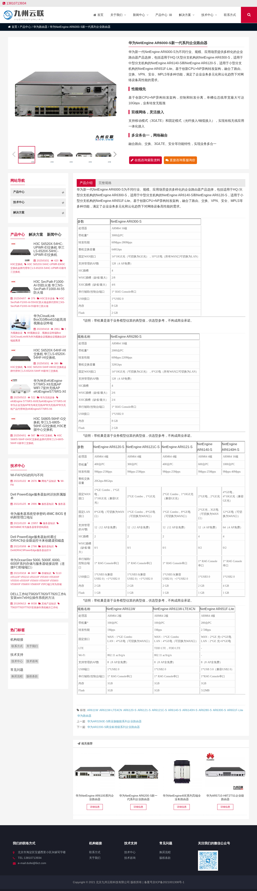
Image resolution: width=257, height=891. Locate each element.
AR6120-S (129, 710)
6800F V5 (38, 584)
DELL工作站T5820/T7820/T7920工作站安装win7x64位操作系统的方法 (38, 595)
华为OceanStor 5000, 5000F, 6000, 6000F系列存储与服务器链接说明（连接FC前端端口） (37, 563)
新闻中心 (54, 234)
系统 (46, 527)
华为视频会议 (38, 336)
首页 (14, 26)
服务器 (61, 504)
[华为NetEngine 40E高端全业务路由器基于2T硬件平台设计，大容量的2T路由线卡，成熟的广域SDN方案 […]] (182, 772)
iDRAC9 (19, 550)
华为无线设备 (47, 397)
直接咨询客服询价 (182, 160)
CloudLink (20, 336)
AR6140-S (174, 710)
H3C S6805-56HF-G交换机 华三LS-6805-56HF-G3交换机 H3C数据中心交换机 (50, 424)
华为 (28, 336)
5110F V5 (18, 577)
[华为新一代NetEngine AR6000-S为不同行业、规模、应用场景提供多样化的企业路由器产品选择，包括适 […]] (138, 772)
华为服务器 (28, 527)
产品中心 (25, 26)
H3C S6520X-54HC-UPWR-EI (43, 264)
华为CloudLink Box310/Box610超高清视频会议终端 (50, 319)
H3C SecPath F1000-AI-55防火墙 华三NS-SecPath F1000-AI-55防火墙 (49, 287)
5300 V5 (47, 577)
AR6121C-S (159, 710)
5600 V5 (37, 580)
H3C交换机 (16, 264)
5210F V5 (37, 577)
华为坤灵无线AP (37, 405)
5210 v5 (27, 577)
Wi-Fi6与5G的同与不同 (26, 475)
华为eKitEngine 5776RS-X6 (51, 401)
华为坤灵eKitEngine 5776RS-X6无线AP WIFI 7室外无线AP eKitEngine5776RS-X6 (50, 386)
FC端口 (48, 584)
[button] (115, 153)
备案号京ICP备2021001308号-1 (163, 882)
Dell (12, 550)
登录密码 (39, 527)
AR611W (92, 710)
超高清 (16, 340)
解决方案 (36, 234)
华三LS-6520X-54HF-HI (31, 371)
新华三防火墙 (41, 306)
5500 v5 (17, 580)
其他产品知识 (49, 603)
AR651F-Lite (235, 710)
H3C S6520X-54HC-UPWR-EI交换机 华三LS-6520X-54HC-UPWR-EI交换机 (49, 249)
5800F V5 (18, 584)
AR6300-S (219, 710)
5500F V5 (27, 580)
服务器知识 (48, 504)
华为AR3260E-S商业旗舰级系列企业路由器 (114, 721)
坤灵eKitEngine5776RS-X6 (37, 409)
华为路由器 (40, 26)
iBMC (19, 527)
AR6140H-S (189, 710)
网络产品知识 (49, 481)
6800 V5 (28, 584)
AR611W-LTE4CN (110, 710)
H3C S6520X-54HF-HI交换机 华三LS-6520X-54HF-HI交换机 (50, 354)
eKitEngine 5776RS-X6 (23, 401)
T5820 (13, 607)
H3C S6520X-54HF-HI (39, 367)
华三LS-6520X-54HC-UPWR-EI (44, 268)
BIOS (13, 527)
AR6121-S (144, 710)
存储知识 (46, 573)
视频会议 (50, 336)
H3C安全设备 (47, 298)
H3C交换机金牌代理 (38, 439)
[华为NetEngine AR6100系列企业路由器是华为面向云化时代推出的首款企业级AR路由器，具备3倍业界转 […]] (95, 772)
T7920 (28, 607)
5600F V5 (47, 580)
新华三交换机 (51, 371)
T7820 (20, 607)
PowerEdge (30, 550)
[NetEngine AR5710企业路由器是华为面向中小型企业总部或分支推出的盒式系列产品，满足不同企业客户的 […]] (225, 772)
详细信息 (95, 806)
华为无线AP (52, 405)
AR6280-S (205, 710)
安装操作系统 (39, 607)
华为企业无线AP (19, 405)
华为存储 (57, 584)
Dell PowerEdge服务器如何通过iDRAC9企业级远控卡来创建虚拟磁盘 (37, 538)
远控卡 (47, 550)
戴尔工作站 (52, 607)
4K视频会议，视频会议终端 (42, 332)
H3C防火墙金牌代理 (45, 302)
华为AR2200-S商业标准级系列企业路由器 (113, 727)
